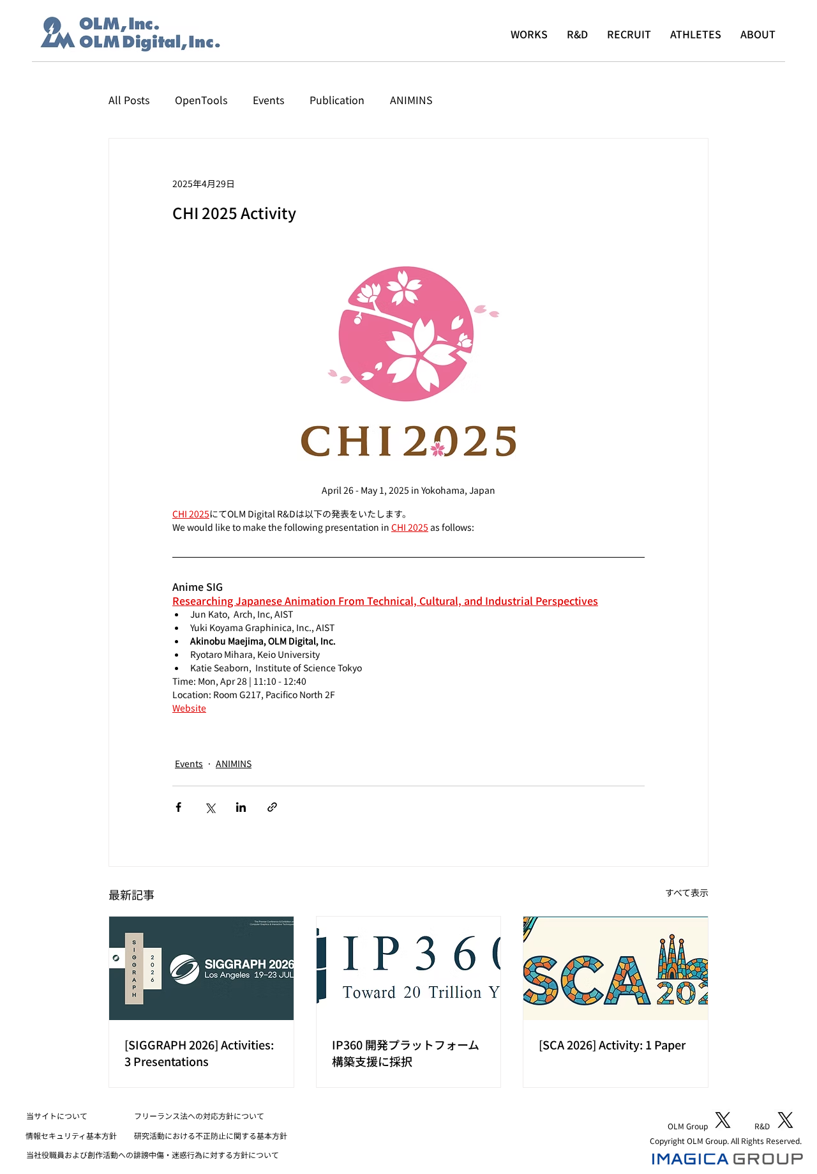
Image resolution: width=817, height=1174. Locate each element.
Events (268, 100)
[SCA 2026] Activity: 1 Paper (612, 1044)
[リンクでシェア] (272, 807)
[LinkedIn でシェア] (241, 807)
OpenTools (201, 100)
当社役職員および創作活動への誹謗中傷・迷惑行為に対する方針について (152, 1154)
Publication (337, 100)
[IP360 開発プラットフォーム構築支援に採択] (409, 968)
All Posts (129, 100)
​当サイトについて (56, 1115)
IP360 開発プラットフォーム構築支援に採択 (405, 1052)
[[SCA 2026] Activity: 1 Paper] (615, 968)
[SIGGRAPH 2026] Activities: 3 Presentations (199, 1052)
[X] (723, 1120)
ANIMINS (411, 100)
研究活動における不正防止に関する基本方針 (210, 1135)
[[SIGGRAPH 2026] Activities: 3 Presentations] (201, 968)
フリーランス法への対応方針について (199, 1115)
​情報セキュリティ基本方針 (71, 1135)
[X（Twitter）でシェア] (210, 807)
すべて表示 (686, 892)
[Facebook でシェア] (178, 807)
